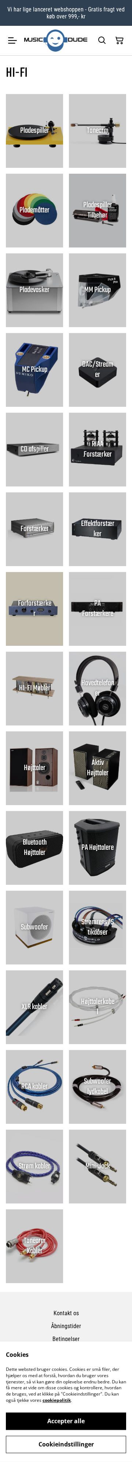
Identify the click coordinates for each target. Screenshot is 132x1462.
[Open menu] (12, 40)
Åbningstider (66, 1326)
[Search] (102, 40)
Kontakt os (66, 1313)
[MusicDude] (55, 41)
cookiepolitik (57, 1400)
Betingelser (66, 1339)
